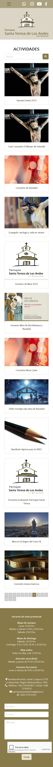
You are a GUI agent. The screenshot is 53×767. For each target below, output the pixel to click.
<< (6, 595)
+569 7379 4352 (27, 695)
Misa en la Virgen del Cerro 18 (26, 541)
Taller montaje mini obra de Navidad (26, 409)
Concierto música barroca (26, 584)
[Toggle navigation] (9, 4)
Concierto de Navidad (26, 188)
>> (14, 599)
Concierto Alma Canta (26, 370)
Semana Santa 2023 (27, 100)
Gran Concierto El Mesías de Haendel (26, 146)
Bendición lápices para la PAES (26, 449)
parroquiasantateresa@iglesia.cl (28, 691)
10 (6, 599)
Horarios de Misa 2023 (26, 284)
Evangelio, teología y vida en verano (26, 232)
